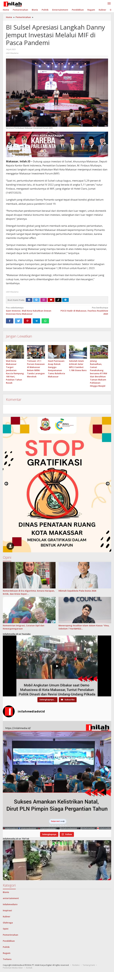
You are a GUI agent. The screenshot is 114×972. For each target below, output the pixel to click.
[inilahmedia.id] (12, 3)
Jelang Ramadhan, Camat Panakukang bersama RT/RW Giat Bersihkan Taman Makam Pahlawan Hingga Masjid (98, 373)
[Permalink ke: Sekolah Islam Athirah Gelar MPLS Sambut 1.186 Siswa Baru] (78, 352)
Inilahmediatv (10, 904)
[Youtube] (51, 300)
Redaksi (76, 965)
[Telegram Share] (36, 320)
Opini (5, 928)
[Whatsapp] (45, 320)
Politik (6, 947)
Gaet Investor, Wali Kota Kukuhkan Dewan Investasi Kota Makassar (28, 310)
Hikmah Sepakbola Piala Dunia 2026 (77, 590)
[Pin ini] (27, 320)
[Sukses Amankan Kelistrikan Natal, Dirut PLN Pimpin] (57, 775)
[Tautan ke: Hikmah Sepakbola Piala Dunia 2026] (84, 575)
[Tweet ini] (18, 320)
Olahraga (8, 922)
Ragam (6, 953)
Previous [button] (9, 143)
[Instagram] (43, 300)
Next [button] (104, 143)
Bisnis (6, 892)
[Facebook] (29, 300)
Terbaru (7, 959)
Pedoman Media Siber (13, 967)
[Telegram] (65, 300)
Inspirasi (7, 910)
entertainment (11, 898)
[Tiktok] (58, 300)
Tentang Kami (89, 965)
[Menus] (109, 4)
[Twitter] (36, 300)
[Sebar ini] (9, 320)
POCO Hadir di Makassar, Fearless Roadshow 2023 (84, 310)
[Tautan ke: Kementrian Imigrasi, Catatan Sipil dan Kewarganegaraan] (29, 610)
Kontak (29, 967)
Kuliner (6, 916)
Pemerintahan (10, 934)
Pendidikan (9, 940)
